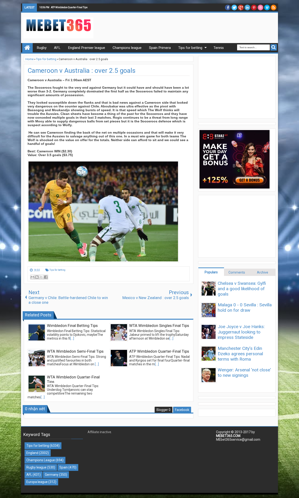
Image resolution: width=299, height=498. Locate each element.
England (32, 453)
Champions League (40, 460)
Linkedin (247, 7)
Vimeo (267, 7)
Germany (51, 474)
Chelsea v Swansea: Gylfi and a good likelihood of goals (242, 289)
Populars (211, 272)
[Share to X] (41, 277)
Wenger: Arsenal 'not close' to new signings (244, 372)
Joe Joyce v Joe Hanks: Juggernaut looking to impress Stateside (241, 332)
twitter (234, 7)
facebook (228, 7)
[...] (72, 338)
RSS (273, 7)
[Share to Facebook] (45, 277)
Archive (262, 272)
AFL (29, 474)
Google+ (241, 7)
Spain (63, 467)
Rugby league (36, 467)
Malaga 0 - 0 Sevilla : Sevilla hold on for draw (245, 307)
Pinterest (254, 7)
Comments (236, 272)
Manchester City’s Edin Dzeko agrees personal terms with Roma (240, 354)
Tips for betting (57, 270)
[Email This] (32, 277)
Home (27, 47)
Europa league (37, 482)
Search (274, 47)
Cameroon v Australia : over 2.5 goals (81, 70)
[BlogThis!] (37, 277)
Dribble (260, 7)
